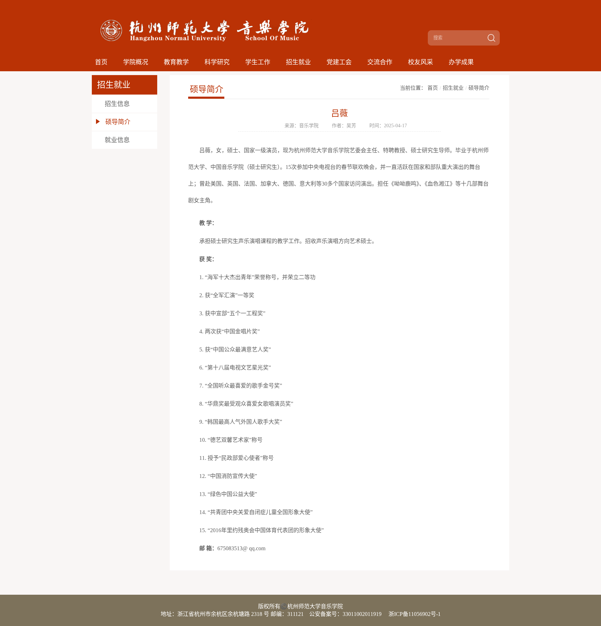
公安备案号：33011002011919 (345, 614)
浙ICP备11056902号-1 (414, 614)
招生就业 (298, 62)
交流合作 (379, 62)
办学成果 (461, 62)
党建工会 (339, 62)
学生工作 (257, 62)
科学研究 (217, 62)
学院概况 (135, 62)
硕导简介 (478, 88)
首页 (101, 62)
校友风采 (420, 62)
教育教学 (176, 62)
